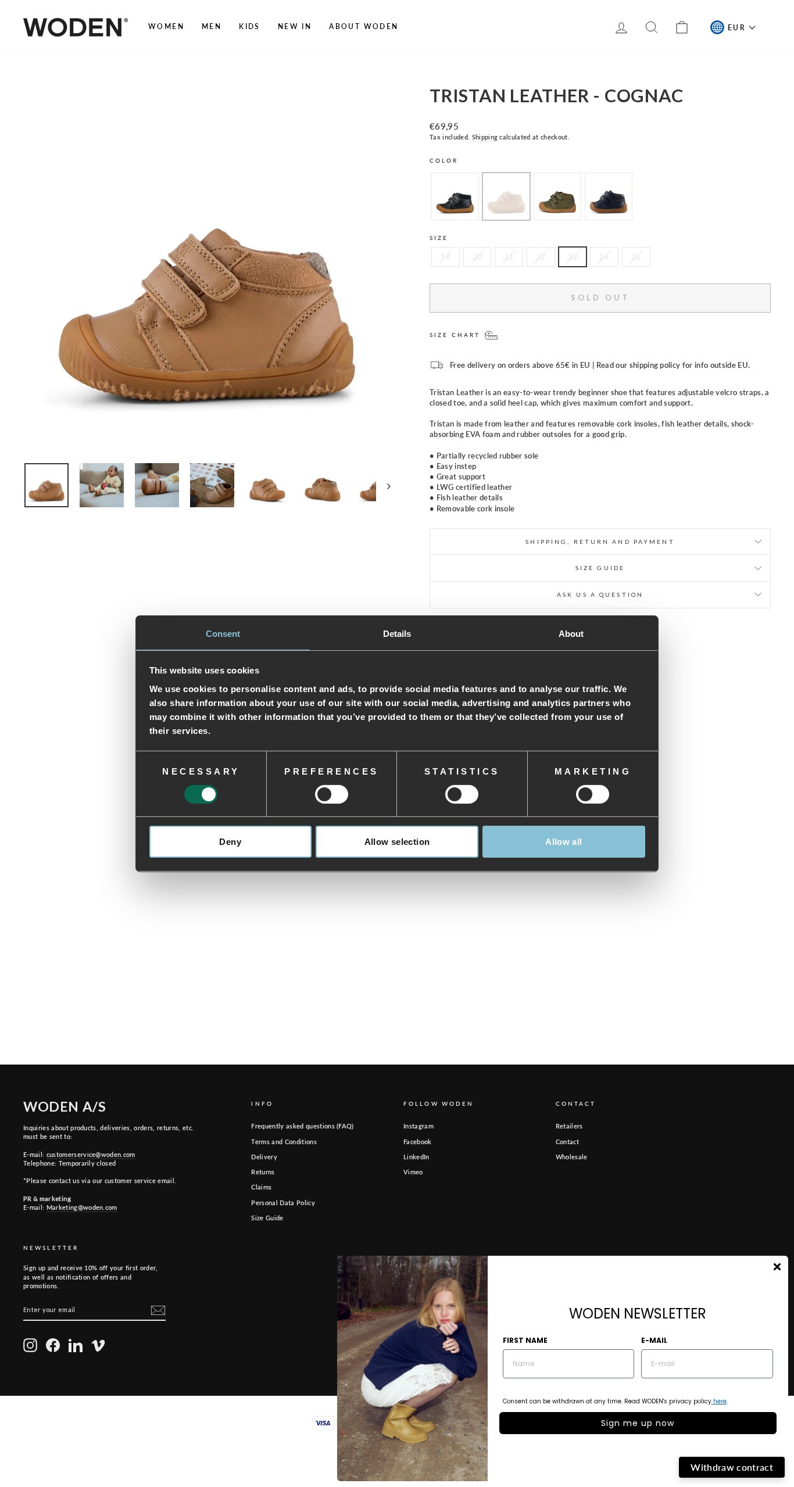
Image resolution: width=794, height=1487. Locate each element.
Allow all (563, 842)
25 (636, 256)
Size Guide (267, 1217)
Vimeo (413, 1172)
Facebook (417, 1141)
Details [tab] (397, 633)
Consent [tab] (223, 633)
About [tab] (571, 633)
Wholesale (572, 1156)
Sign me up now (637, 1423)
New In (295, 26)
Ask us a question (600, 594)
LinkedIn (416, 1156)
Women (166, 26)
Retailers (569, 1126)
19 (445, 256)
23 (573, 256)
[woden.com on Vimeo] (98, 1345)
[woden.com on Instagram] (30, 1345)
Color (444, 160)
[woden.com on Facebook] (53, 1345)
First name (525, 1340)
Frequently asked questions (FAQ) (302, 1126)
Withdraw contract (732, 1466)
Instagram (418, 1126)
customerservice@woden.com (91, 1154)
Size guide (600, 567)
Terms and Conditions (284, 1141)
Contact (567, 1141)
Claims (261, 1187)
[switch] (331, 794)
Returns (262, 1172)
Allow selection (397, 842)
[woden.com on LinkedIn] (76, 1345)
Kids (249, 26)
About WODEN (363, 26)
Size (439, 237)
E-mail (654, 1340)
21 (509, 256)
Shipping (485, 137)
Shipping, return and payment (599, 541)
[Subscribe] (158, 1310)
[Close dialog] (777, 1266)
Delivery (264, 1156)
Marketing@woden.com (82, 1207)
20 (477, 256)
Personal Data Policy (283, 1202)
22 (541, 256)
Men (211, 26)
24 (604, 256)
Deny (230, 842)
